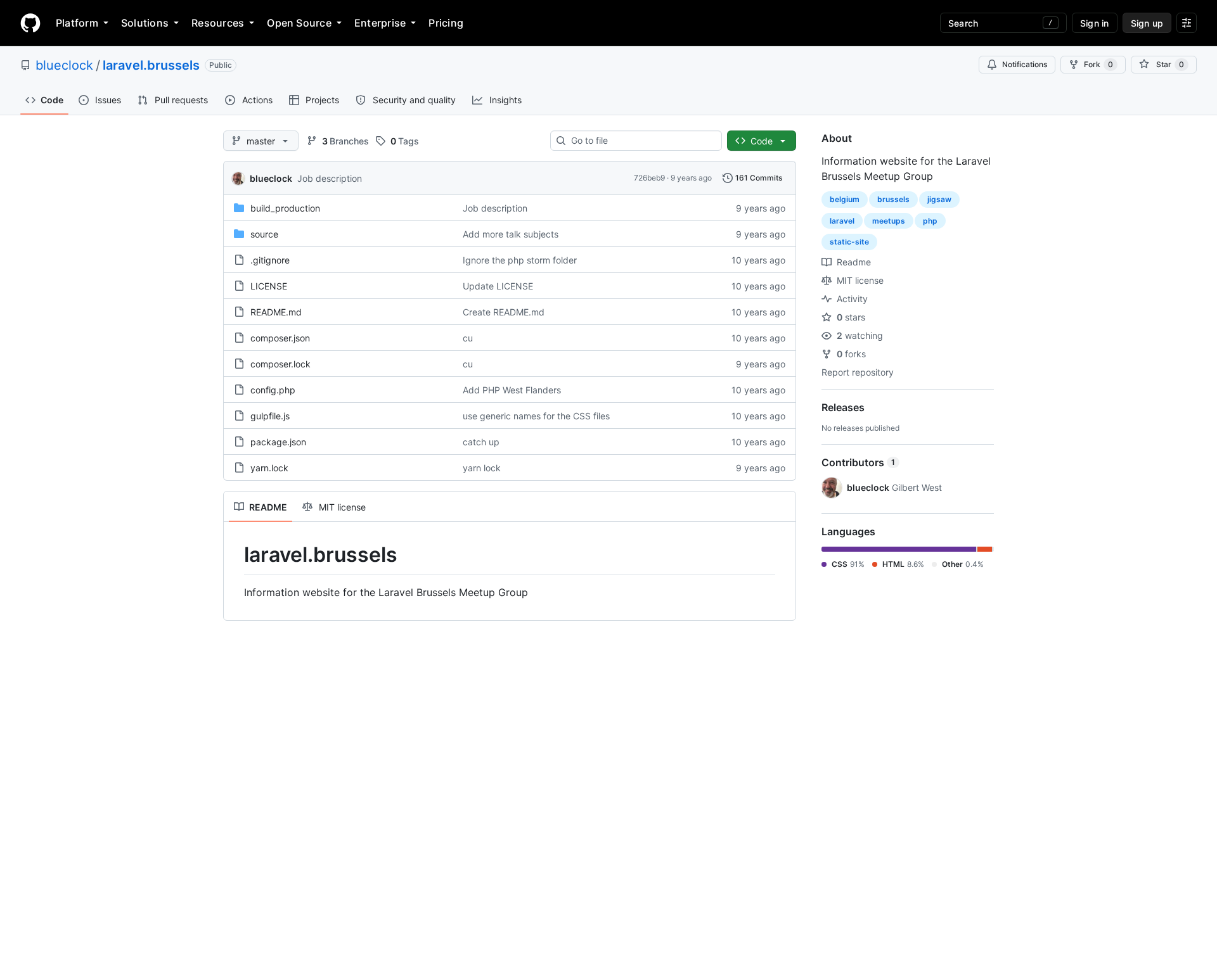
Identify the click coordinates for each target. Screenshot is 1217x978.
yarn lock (482, 467)
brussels (893, 199)
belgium (845, 199)
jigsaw (939, 199)
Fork (1098, 64)
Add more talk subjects (510, 234)
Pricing (445, 22)
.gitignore (270, 260)
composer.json (280, 338)
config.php (272, 389)
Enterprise (380, 22)
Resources (217, 22)
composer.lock (280, 364)
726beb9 (649, 177)
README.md (276, 312)
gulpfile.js (270, 415)
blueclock (64, 65)
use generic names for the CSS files (536, 415)
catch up (481, 441)
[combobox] (641, 140)
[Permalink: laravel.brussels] (235, 555)
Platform (77, 22)
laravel (842, 220)
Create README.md (503, 312)
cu (468, 338)
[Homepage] (30, 23)
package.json (278, 441)
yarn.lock (269, 467)
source (264, 234)
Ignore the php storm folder (520, 260)
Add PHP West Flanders (512, 389)
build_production (285, 208)
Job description (329, 178)
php (930, 220)
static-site (849, 241)
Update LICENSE (498, 286)
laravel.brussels (151, 65)
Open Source (299, 22)
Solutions (145, 22)
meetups (888, 220)
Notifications (1024, 64)
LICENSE (268, 286)
